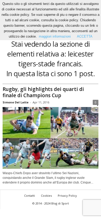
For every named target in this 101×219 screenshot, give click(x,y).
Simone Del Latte (15, 102)
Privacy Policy (67, 195)
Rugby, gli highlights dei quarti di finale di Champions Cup (43, 92)
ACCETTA (84, 36)
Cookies (46, 195)
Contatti (29, 195)
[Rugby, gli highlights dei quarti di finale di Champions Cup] (50, 138)
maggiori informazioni (55, 36)
